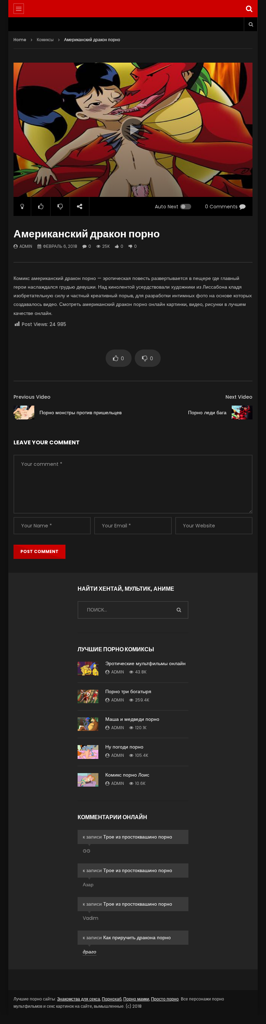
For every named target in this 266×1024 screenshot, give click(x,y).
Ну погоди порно (124, 746)
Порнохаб (112, 999)
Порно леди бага (207, 412)
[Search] (249, 8)
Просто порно (165, 999)
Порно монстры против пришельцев (80, 412)
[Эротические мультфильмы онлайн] (88, 669)
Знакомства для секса (78, 999)
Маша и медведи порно (132, 719)
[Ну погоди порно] (88, 752)
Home (20, 40)
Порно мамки (136, 999)
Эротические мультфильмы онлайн (145, 663)
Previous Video (32, 396)
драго (89, 951)
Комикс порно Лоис (127, 774)
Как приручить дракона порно (137, 937)
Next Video (238, 396)
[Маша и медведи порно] (88, 724)
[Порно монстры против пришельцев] (24, 412)
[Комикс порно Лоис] (88, 780)
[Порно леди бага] (242, 412)
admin (25, 246)
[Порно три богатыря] (88, 696)
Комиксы (45, 40)
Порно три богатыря (128, 691)
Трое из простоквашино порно (137, 836)
